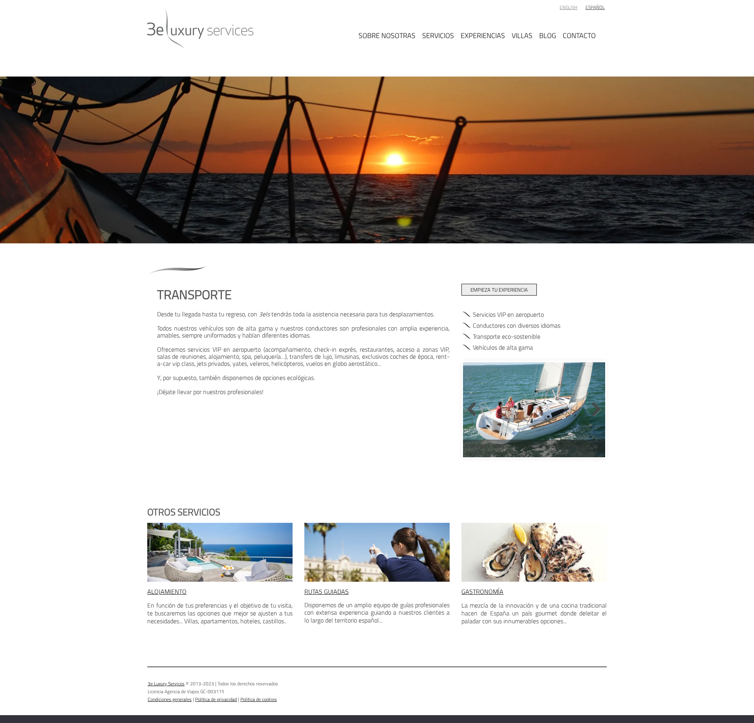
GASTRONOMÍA (482, 591)
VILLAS (522, 34)
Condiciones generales (170, 699)
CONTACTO (579, 34)
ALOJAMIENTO (167, 591)
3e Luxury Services (166, 683)
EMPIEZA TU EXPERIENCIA (499, 290)
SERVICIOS (438, 34)
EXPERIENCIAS (483, 34)
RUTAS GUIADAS (326, 591)
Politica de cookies (258, 699)
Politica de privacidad (216, 699)
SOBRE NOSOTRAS (387, 34)
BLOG (547, 34)
